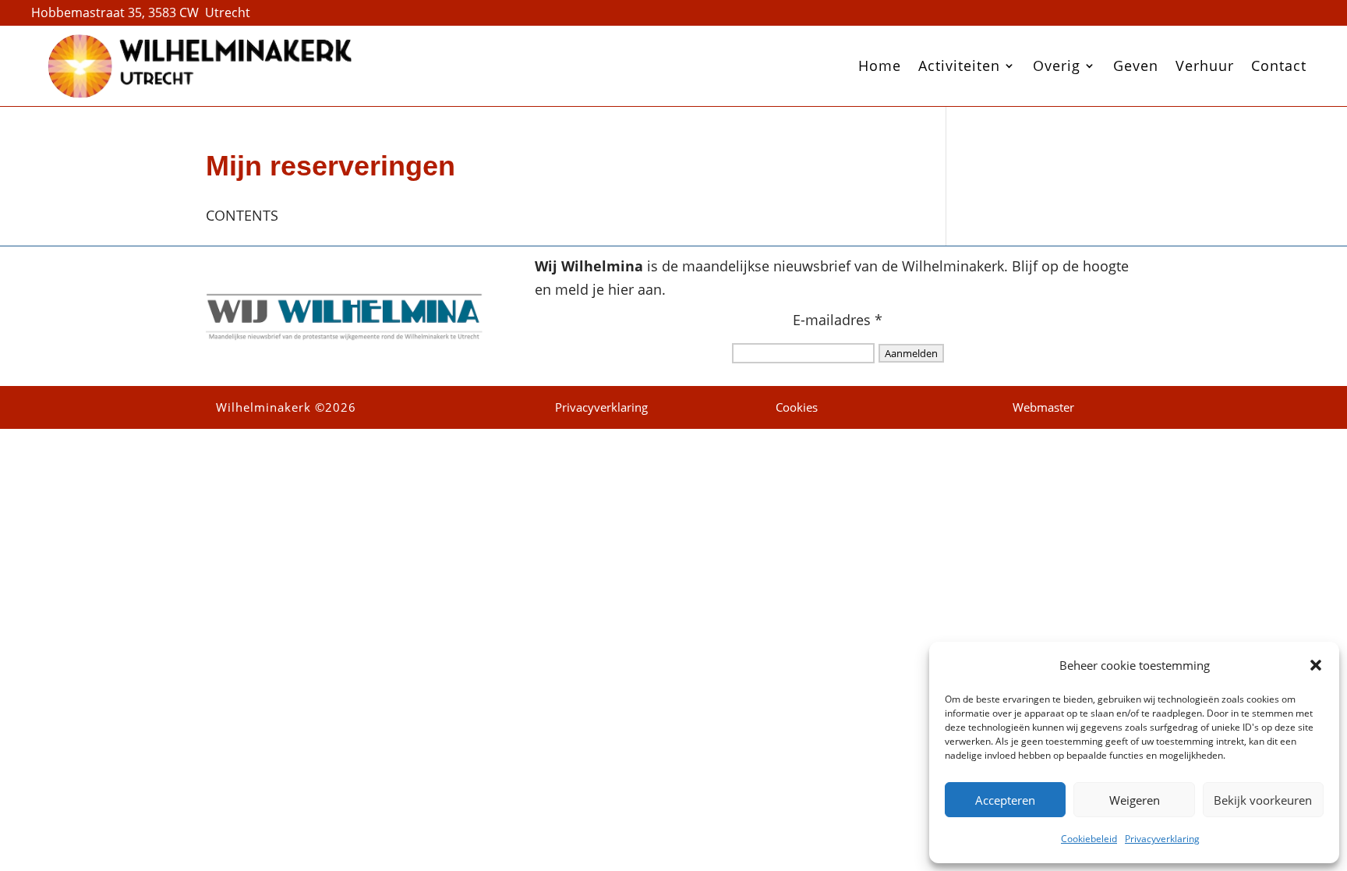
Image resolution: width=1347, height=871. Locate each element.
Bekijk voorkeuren (1263, 800)
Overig (1056, 65)
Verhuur (1205, 65)
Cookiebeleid (1089, 838)
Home (879, 65)
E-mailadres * (837, 319)
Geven (1135, 65)
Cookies (797, 407)
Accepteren (1005, 800)
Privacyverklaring (1162, 838)
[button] (1316, 665)
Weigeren (1134, 800)
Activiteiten (959, 65)
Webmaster (1043, 407)
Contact (1278, 65)
